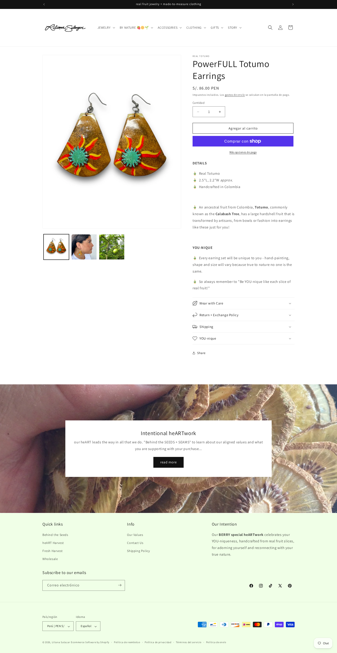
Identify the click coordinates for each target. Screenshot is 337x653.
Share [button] (201, 353)
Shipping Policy (138, 551)
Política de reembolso (127, 642)
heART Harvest (53, 542)
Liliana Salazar (61, 642)
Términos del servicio (189, 642)
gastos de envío (235, 94)
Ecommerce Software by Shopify (90, 642)
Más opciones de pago (243, 152)
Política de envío (216, 642)
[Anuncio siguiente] (293, 4)
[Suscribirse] (120, 585)
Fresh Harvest (52, 551)
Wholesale (50, 559)
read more (168, 462)
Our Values (135, 534)
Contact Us (135, 542)
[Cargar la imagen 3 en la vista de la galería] (111, 247)
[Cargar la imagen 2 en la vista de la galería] (84, 247)
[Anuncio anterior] (44, 4)
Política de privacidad (158, 642)
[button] (106, 27)
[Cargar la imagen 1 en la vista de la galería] (56, 247)
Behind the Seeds (55, 534)
